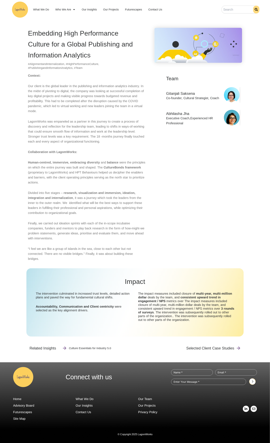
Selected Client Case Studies (210, 348)
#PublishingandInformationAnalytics (50, 67)
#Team (78, 67)
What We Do (41, 9)
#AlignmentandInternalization (46, 64)
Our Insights (89, 9)
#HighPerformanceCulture (82, 64)
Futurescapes (133, 9)
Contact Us (155, 9)
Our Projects (111, 9)
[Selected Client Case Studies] (238, 348)
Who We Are (63, 9)
